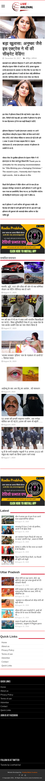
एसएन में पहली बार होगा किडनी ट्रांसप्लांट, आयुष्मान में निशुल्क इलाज (28, 622)
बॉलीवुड (28, 58)
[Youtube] (25, 775)
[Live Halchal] (22, 6)
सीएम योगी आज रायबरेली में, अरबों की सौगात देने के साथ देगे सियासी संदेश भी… (28, 612)
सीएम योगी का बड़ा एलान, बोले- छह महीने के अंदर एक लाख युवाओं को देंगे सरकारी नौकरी (28, 580)
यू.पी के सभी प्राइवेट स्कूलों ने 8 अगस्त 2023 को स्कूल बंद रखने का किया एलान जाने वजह (22, 453)
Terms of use (7, 654)
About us (5, 646)
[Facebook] (19, 775)
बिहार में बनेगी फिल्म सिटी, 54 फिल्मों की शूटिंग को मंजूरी (28, 558)
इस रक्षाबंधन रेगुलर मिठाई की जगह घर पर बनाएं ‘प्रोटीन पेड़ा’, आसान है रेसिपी (29, 538)
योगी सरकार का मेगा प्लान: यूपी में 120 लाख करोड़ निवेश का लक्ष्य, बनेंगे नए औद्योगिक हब (28, 591)
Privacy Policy (8, 650)
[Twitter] (22, 775)
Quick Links (7, 666)
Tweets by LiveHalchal (10, 765)
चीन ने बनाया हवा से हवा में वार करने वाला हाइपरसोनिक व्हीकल (28, 518)
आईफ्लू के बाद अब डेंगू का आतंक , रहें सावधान (21, 388)
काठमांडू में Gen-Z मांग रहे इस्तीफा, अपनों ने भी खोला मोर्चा (28, 528)
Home (4, 642)
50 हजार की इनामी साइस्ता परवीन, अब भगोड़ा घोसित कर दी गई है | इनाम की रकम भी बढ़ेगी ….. (22, 420)
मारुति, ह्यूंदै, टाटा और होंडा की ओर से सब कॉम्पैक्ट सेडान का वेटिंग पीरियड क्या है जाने (22, 288)
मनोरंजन (34, 58)
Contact (5, 662)
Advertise (6, 658)
